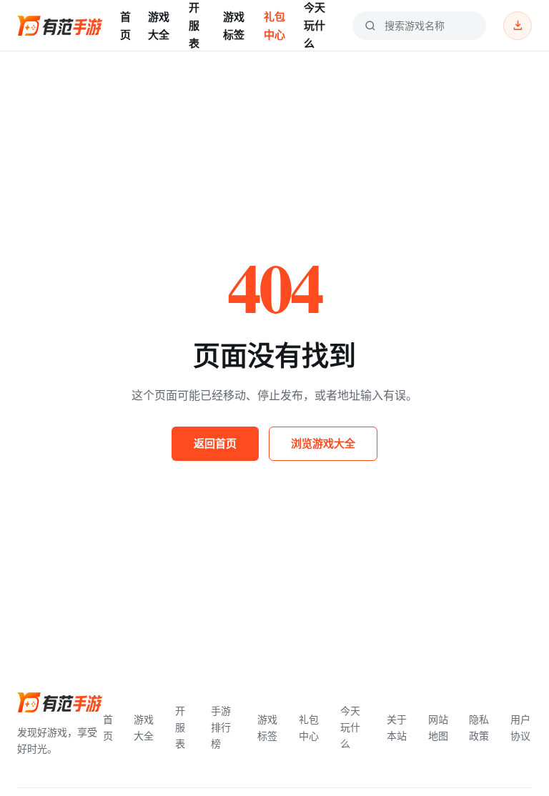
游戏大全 (158, 25)
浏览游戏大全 (323, 443)
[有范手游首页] (60, 25)
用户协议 (520, 727)
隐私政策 (479, 727)
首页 (125, 25)
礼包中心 (274, 25)
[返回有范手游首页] (60, 702)
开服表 (194, 25)
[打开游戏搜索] (370, 25)
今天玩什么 (314, 25)
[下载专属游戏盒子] (517, 25)
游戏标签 (233, 25)
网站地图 (438, 727)
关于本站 (397, 727)
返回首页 (215, 443)
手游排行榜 (221, 727)
